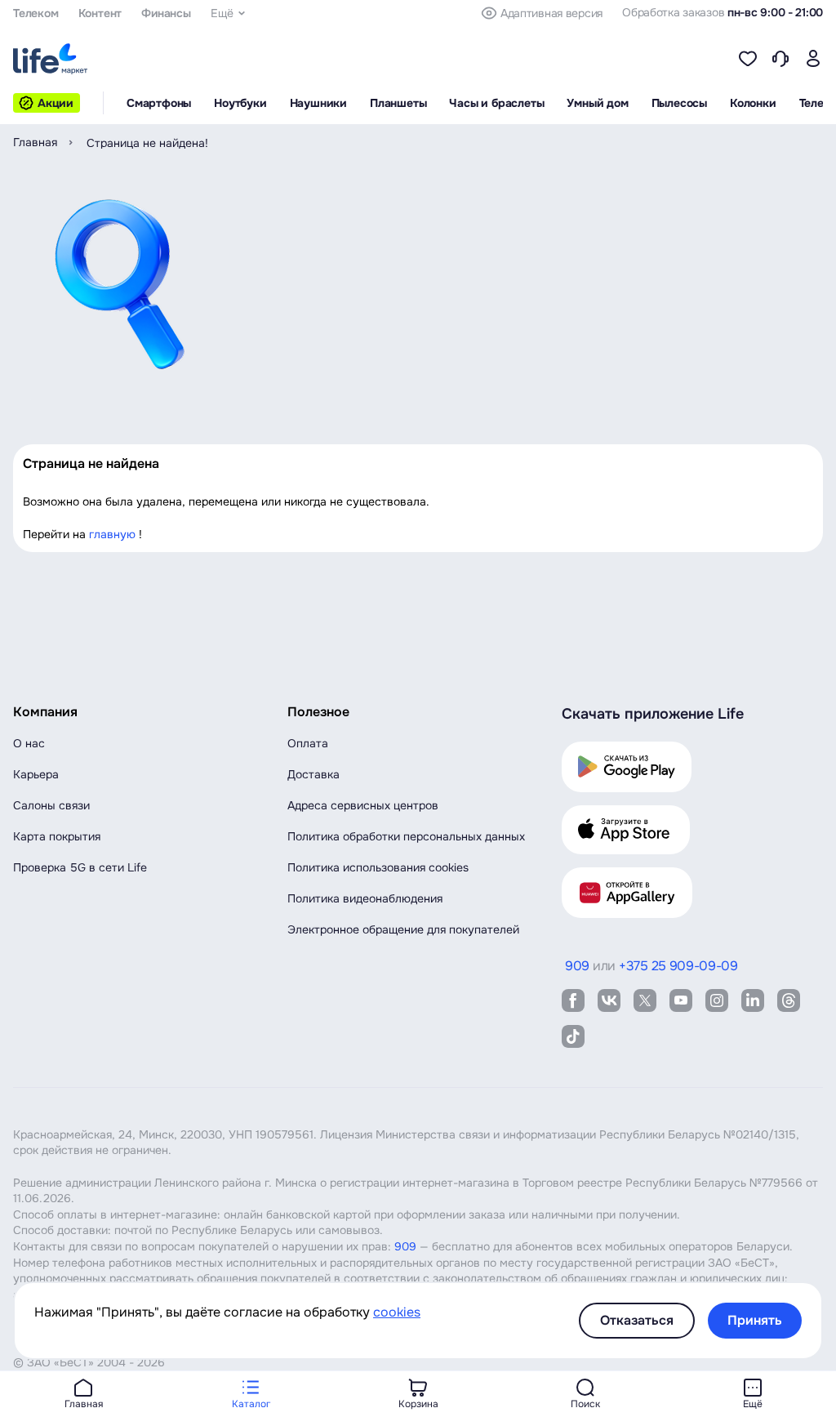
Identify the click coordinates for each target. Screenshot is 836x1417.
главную (112, 534)
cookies (396, 1312)
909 (405, 1246)
